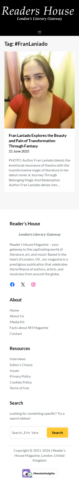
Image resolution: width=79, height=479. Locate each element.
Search (57, 432)
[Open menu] (39, 32)
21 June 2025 (19, 151)
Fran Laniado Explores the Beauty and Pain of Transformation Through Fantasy (38, 140)
